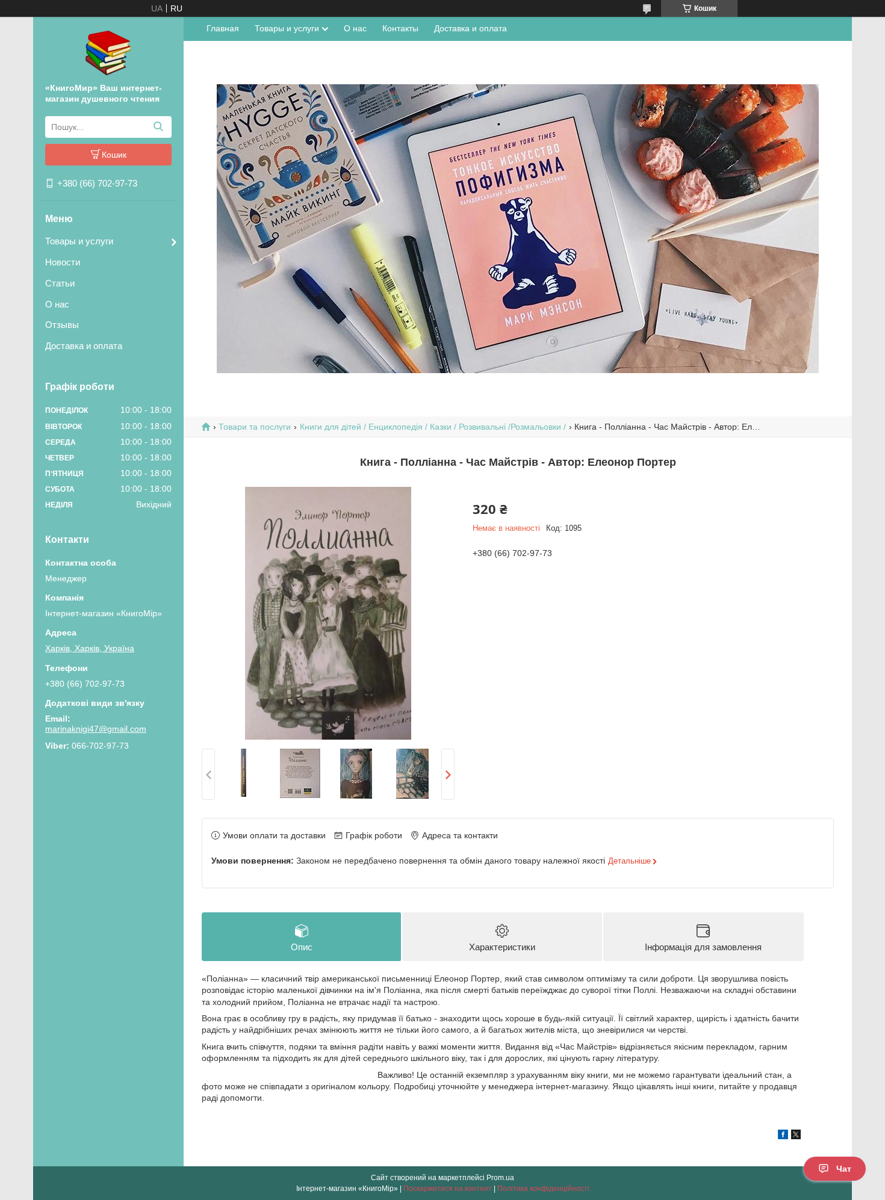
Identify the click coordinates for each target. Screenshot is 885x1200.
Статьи (60, 283)
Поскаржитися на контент (447, 1188)
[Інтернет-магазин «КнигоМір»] (108, 52)
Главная (222, 28)
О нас (57, 304)
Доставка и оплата (83, 346)
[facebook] (783, 1136)
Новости (62, 262)
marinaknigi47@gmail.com (95, 729)
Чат (843, 1169)
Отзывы (62, 325)
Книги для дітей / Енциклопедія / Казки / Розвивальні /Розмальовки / (433, 426)
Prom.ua (500, 1178)
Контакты (400, 28)
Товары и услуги (79, 241)
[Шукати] (158, 127)
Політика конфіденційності (543, 1188)
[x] (796, 1136)
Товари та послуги (255, 426)
